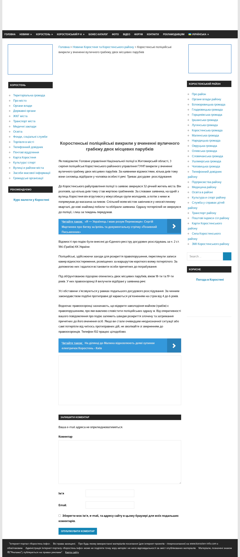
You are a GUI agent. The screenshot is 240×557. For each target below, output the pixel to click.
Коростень (43, 34)
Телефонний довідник (28, 147)
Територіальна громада (29, 95)
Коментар (65, 436)
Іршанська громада (205, 120)
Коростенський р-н (69, 34)
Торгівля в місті (23, 142)
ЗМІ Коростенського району (210, 244)
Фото (115, 34)
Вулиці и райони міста (28, 167)
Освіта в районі (202, 192)
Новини (24, 34)
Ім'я (61, 493)
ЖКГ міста (20, 116)
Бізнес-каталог (98, 34)
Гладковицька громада (207, 109)
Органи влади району (206, 99)
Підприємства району (207, 182)
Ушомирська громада (206, 161)
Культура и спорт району (209, 197)
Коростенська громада (207, 130)
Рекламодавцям (173, 34)
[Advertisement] (168, 15)
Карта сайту (72, 552)
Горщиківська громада (207, 114)
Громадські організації (28, 178)
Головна (9, 34)
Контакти (153, 34)
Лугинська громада (205, 125)
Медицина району (204, 187)
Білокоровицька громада (208, 104)
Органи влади (22, 105)
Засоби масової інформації (31, 173)
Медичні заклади (24, 126)
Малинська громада (205, 135)
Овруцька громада (204, 146)
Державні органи (24, 111)
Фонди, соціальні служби (30, 136)
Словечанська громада (207, 156)
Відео (126, 34)
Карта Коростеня (24, 157)
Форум (138, 34)
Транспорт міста (24, 121)
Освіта (17, 131)
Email (62, 505)
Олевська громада (204, 151)
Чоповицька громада (206, 166)
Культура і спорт (24, 162)
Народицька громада (206, 140)
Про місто (20, 100)
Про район (199, 94)
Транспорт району (204, 213)
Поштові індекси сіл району (210, 218)
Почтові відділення (26, 152)
